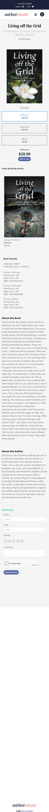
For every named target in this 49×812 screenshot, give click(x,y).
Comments (8, 547)
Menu (43, 14)
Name (6, 514)
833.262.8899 (26, 4)
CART (29, 7)
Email (6, 525)
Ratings (7, 535)
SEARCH (18, 7)
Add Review (8, 510)
